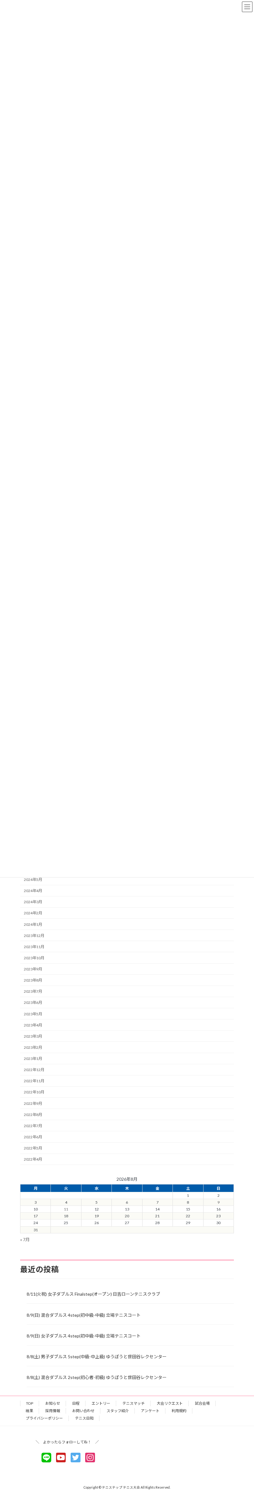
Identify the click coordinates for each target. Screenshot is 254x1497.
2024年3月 (33, 902)
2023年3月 (33, 1036)
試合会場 (202, 1403)
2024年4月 (33, 890)
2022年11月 (34, 1081)
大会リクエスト (170, 1403)
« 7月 (25, 1239)
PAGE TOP (242, 1445)
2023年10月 (34, 958)
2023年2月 (33, 1047)
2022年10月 (34, 1092)
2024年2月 (33, 913)
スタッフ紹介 (118, 1410)
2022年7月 (33, 1125)
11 (66, 1209)
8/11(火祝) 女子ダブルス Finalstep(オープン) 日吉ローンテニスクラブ (93, 1294)
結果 (29, 1410)
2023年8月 (33, 980)
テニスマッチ (133, 1403)
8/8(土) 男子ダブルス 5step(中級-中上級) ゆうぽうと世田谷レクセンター (97, 1356)
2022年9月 (33, 1103)
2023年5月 (33, 1013)
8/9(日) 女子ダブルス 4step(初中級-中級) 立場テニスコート (84, 1335)
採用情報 (52, 1410)
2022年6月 (33, 1137)
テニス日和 (84, 1418)
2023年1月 (33, 1058)
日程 (76, 1403)
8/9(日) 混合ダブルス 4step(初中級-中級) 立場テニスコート (84, 1315)
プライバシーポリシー (44, 1418)
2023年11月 (34, 946)
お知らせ (52, 1403)
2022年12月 (34, 1069)
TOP (29, 1403)
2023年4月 (33, 1024)
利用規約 (179, 1410)
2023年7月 (33, 991)
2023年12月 (34, 935)
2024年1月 (33, 924)
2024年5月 (33, 879)
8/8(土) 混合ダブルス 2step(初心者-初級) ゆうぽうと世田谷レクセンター (97, 1377)
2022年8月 (33, 1114)
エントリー (101, 1403)
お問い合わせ (83, 1410)
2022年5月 (33, 1148)
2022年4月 (33, 1159)
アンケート (150, 1410)
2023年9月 (33, 969)
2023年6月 (33, 1002)
